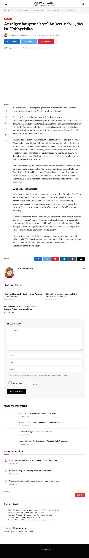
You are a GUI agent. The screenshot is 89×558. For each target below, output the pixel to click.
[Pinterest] (6, 128)
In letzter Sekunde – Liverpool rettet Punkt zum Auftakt (41, 423)
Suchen (7, 492)
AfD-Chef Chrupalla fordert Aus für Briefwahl (37, 413)
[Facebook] (6, 111)
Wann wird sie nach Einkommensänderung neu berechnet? (34, 481)
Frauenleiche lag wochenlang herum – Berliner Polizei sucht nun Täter (20, 307)
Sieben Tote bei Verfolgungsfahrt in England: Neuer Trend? (61, 295)
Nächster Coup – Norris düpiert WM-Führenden (30, 471)
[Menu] (6, 3)
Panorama (8, 18)
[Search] (82, 3)
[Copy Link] (6, 140)
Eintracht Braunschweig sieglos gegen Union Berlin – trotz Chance (33, 510)
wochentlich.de (17, 35)
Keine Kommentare (42, 35)
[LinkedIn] (6, 122)
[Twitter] (6, 117)
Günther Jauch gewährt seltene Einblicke (35, 432)
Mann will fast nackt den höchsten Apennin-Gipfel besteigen (23, 295)
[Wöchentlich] (44, 4)
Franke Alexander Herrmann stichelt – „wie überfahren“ (33, 461)
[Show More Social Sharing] (56, 41)
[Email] (6, 134)
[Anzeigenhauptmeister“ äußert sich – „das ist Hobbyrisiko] (44, 73)
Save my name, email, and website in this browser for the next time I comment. (40, 376)
